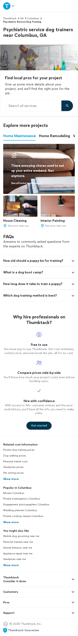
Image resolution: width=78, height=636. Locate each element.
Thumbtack (9, 18)
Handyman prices (13, 467)
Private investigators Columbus (21, 498)
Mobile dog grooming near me (21, 536)
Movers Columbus (13, 493)
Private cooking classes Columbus (23, 516)
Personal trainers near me (18, 542)
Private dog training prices (18, 449)
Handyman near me (14, 559)
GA (22, 18)
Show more (11, 479)
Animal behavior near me (17, 547)
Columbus (33, 18)
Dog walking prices (14, 455)
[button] (39, 260)
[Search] (67, 105)
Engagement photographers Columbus (26, 504)
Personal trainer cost (15, 461)
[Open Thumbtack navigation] (9, 6)
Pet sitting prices (13, 472)
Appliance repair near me (17, 553)
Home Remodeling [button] (54, 136)
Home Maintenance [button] (19, 136)
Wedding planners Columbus (20, 510)
